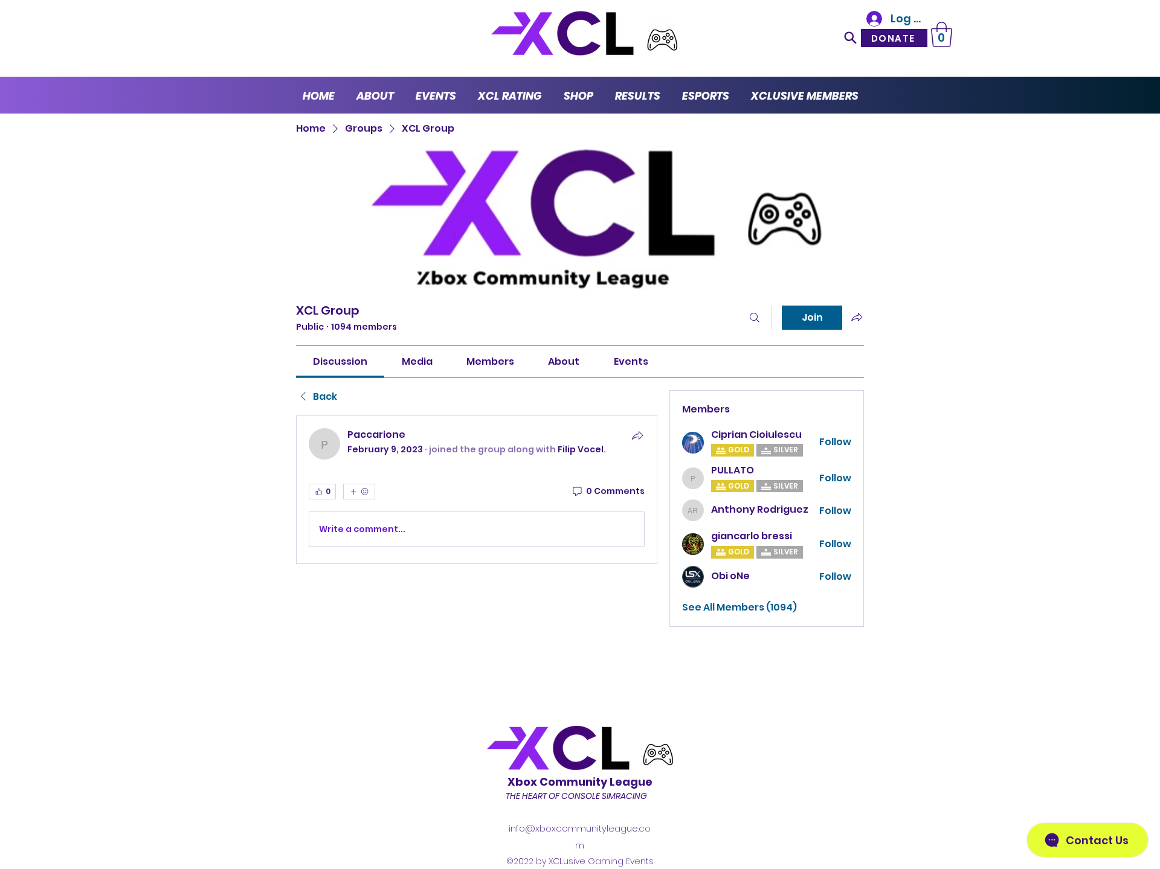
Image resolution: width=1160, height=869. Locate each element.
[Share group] (856, 317)
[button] (941, 34)
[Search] (850, 37)
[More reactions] (359, 491)
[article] (476, 489)
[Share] (637, 435)
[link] (340, 361)
